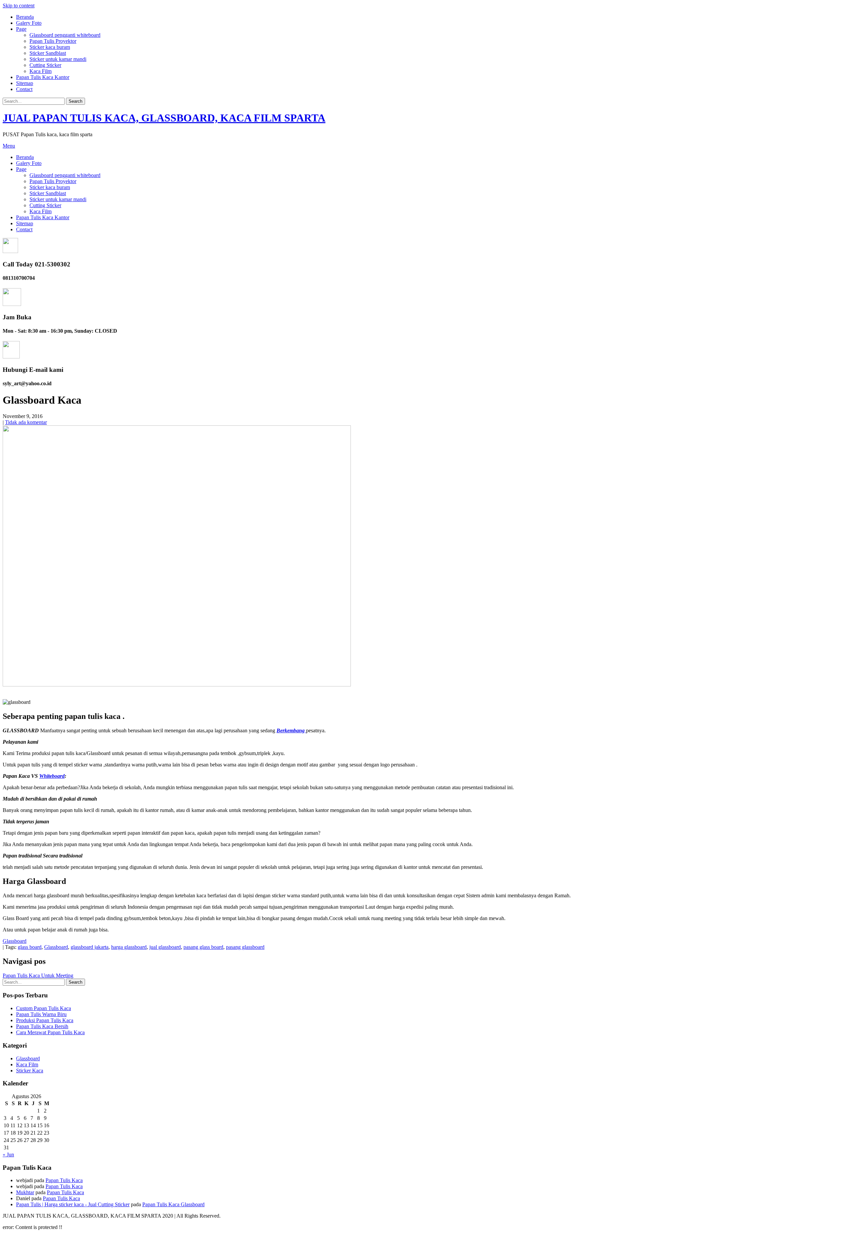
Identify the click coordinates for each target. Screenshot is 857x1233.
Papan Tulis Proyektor (52, 41)
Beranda (25, 17)
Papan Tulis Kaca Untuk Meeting (38, 975)
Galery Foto (29, 23)
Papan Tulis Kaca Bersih (42, 1026)
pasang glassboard (245, 947)
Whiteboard (52, 776)
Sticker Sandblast (47, 53)
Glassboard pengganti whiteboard (64, 35)
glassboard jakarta (89, 947)
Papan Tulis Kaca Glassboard (173, 1204)
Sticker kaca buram (49, 47)
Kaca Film (40, 71)
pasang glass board (203, 947)
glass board (30, 947)
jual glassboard (165, 947)
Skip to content (18, 5)
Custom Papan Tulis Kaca (43, 1008)
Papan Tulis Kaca (64, 1180)
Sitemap (24, 83)
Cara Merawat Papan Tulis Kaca (50, 1032)
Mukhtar (25, 1192)
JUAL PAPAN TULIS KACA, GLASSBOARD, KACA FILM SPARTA (164, 118)
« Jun (8, 1154)
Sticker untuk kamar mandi (57, 59)
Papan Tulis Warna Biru (41, 1014)
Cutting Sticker (45, 65)
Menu (9, 146)
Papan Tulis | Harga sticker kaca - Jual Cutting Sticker (73, 1204)
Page (21, 29)
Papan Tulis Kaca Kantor (42, 77)
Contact (24, 89)
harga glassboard (129, 947)
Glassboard (14, 941)
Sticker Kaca (29, 1070)
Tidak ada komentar (26, 422)
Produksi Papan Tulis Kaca (44, 1020)
